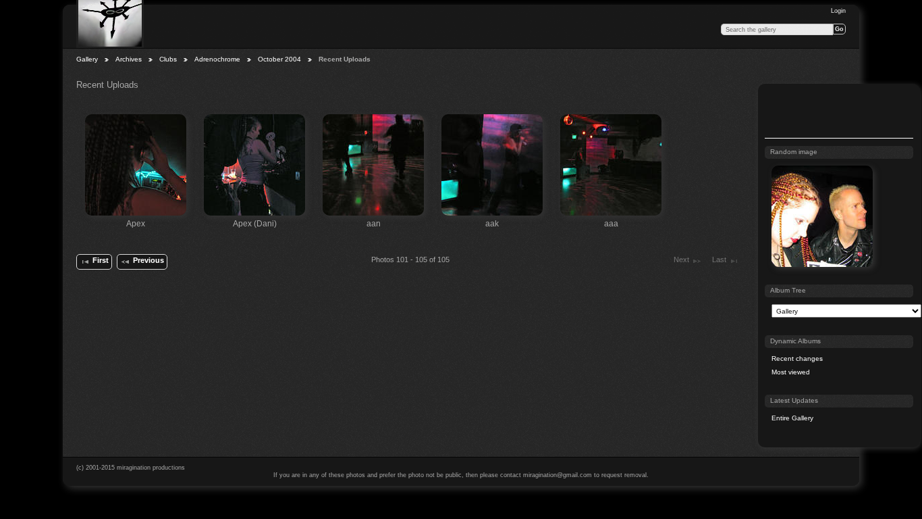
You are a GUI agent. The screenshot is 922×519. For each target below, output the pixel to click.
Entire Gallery (792, 418)
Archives (128, 59)
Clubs (168, 59)
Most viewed (790, 372)
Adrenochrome (217, 59)
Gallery (87, 59)
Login (838, 10)
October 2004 (279, 59)
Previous (148, 260)
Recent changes (797, 358)
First (100, 260)
